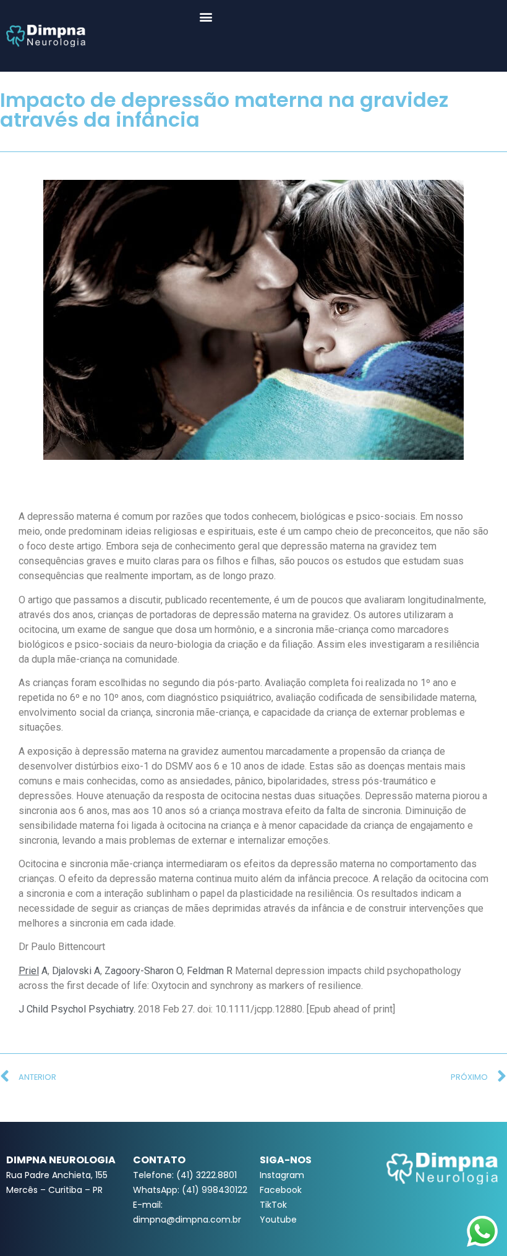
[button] (206, 16)
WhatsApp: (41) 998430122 (190, 1190)
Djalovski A (76, 971)
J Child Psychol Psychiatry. (77, 1009)
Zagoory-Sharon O (143, 971)
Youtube (278, 1219)
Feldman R (209, 971)
